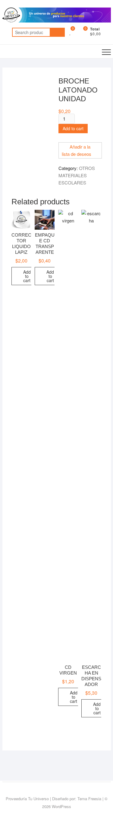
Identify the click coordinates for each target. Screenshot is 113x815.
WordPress (61, 806)
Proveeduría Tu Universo (27, 798)
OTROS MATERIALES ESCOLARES (76, 175)
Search (57, 32)
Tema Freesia (89, 798)
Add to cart (73, 128)
